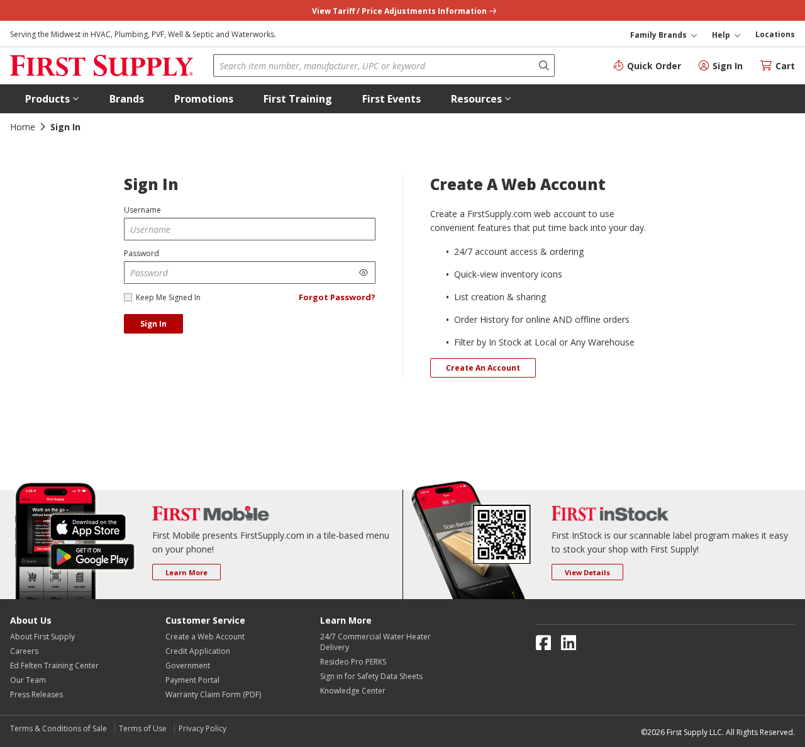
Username (142, 210)
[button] (52, 98)
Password (141, 253)
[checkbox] (128, 297)
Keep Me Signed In (168, 297)
